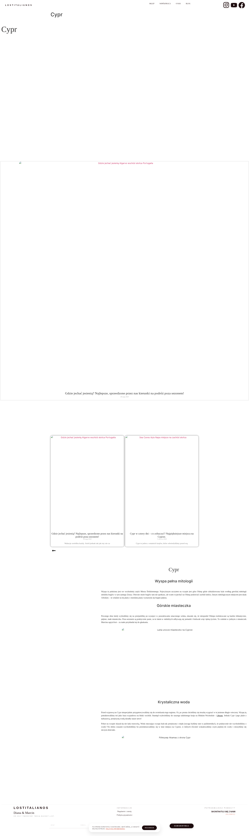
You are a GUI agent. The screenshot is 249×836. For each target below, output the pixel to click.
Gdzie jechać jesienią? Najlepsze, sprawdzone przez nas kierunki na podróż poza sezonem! (124, 393)
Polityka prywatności (124, 815)
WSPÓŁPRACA (165, 4)
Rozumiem (149, 827)
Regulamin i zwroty (124, 811)
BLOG (188, 4)
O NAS (178, 4)
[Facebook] (241, 5)
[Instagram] (226, 5)
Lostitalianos (19, 5)
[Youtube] (234, 5)
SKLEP (151, 4)
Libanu (220, 716)
